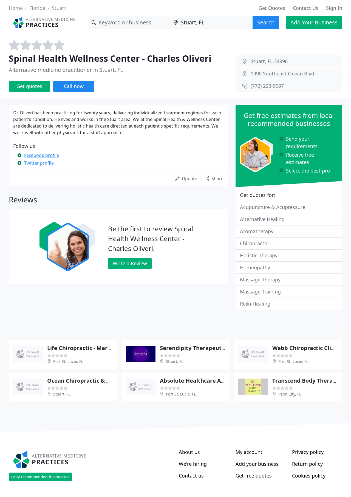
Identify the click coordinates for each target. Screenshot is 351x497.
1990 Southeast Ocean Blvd (282, 73)
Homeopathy (255, 267)
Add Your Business (314, 22)
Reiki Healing (255, 303)
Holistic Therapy (259, 255)
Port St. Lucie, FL (68, 361)
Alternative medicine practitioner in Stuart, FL (66, 70)
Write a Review (130, 263)
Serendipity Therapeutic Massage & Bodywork (222, 348)
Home (16, 8)
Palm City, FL (289, 394)
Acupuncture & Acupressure (272, 207)
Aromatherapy (256, 231)
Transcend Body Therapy (305, 380)
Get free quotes (254, 475)
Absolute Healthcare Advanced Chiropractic (219, 380)
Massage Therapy (260, 279)
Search (265, 22)
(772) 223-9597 (267, 86)
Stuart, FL (174, 361)
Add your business (257, 464)
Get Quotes (272, 8)
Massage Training (260, 291)
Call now (74, 86)
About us (189, 452)
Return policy (307, 464)
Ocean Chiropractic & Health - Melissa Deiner (108, 380)
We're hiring (193, 464)
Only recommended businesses (40, 476)
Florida (37, 8)
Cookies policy (308, 475)
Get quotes (29, 86)
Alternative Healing (262, 219)
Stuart (59, 8)
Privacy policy (308, 452)
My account (249, 452)
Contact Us (305, 8)
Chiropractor (254, 243)
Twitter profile (39, 163)
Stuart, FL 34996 (269, 61)
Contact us (191, 475)
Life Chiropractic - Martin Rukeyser (94, 348)
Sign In (334, 8)
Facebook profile (41, 155)
